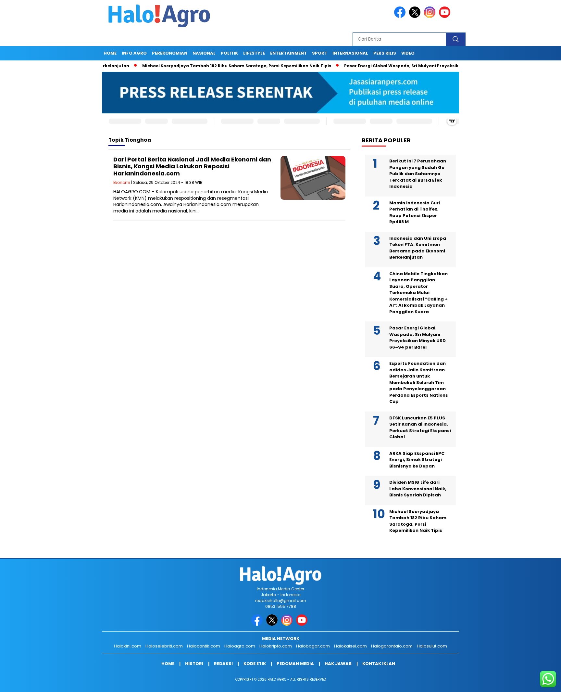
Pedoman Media (295, 663)
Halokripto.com (275, 646)
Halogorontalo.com (392, 646)
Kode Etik (254, 663)
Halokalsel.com (350, 646)
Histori (194, 663)
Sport (319, 53)
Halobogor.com (313, 646)
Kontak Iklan (378, 663)
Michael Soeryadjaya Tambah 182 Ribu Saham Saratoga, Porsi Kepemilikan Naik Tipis (217, 66)
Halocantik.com (203, 646)
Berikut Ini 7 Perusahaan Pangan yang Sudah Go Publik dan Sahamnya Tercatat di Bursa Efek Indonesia (417, 173)
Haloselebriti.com (164, 646)
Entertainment (288, 53)
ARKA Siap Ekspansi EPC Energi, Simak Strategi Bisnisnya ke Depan (416, 459)
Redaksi (223, 663)
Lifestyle (254, 53)
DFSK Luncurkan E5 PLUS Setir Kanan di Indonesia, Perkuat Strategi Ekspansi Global (420, 427)
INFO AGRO (134, 53)
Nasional (204, 53)
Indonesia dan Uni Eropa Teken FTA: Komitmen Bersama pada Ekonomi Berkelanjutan (417, 248)
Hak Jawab (338, 663)
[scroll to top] (538, 682)
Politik (229, 53)
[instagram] (431, 16)
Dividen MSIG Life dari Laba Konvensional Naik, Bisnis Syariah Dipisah (417, 488)
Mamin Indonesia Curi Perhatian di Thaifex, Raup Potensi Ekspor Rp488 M (414, 212)
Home (110, 53)
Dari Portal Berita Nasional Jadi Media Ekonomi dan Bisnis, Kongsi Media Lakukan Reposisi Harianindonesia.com (192, 166)
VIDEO (408, 53)
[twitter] (416, 16)
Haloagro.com (239, 646)
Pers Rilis (384, 53)
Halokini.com (127, 646)
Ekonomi (121, 182)
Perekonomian (169, 53)
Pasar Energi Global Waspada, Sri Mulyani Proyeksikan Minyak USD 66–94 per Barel (416, 66)
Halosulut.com (432, 646)
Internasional (350, 53)
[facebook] (401, 16)
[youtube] (446, 16)
